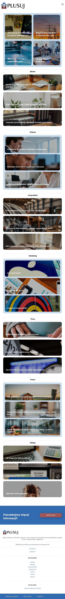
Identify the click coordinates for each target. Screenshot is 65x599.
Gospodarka (32, 195)
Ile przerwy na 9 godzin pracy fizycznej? (21, 352)
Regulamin (40, 596)
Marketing (33, 256)
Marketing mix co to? (15, 290)
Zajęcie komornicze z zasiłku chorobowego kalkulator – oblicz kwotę (31, 413)
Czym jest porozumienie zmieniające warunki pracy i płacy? (29, 122)
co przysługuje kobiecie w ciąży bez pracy (22, 334)
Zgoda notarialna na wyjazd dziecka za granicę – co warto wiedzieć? (30, 431)
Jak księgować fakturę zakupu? (18, 458)
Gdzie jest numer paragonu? (17, 493)
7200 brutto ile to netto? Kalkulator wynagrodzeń (27, 149)
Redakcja (32, 549)
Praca (32, 319)
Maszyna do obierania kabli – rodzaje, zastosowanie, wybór (29, 228)
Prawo (32, 380)
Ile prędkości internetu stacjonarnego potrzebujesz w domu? (43, 60)
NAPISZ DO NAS (50, 515)
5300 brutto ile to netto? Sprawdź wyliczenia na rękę (28, 184)
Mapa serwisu (27, 596)
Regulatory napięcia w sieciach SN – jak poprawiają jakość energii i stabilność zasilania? (46, 34)
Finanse (33, 132)
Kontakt (32, 551)
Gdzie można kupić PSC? (15, 476)
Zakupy (33, 443)
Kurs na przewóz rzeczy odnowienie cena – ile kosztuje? (28, 246)
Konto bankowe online (32, 588)
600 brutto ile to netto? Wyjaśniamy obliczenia (25, 167)
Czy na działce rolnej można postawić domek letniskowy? (29, 397)
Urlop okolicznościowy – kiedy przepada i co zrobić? (26, 105)
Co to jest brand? (14, 273)
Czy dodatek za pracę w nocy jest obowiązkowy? (25, 370)
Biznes (32, 71)
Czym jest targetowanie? (17, 308)
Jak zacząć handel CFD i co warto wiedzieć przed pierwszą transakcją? (19, 34)
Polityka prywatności (12, 596)
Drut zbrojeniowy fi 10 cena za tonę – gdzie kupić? (25, 211)
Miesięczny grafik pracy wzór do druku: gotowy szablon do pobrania (29, 86)
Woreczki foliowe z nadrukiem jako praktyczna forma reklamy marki (16, 60)
